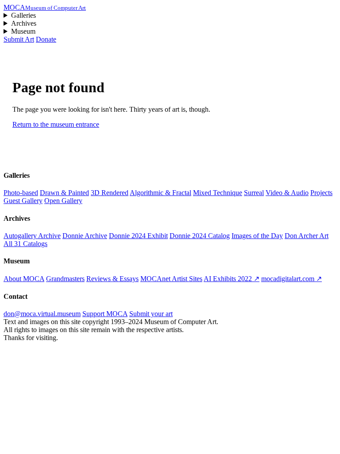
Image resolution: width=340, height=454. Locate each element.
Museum (23, 31)
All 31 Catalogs (25, 243)
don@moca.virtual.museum (42, 313)
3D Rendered (109, 192)
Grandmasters (65, 278)
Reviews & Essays (112, 278)
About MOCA (24, 278)
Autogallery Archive (32, 235)
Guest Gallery (23, 200)
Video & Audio (287, 192)
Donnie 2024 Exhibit (138, 235)
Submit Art (19, 39)
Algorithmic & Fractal (160, 192)
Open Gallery (63, 200)
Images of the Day (257, 235)
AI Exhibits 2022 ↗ (231, 278)
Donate (46, 39)
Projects (321, 192)
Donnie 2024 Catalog (200, 235)
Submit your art (151, 313)
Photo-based (21, 192)
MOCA (45, 7)
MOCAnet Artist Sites (171, 278)
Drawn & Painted (64, 192)
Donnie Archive (84, 235)
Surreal (254, 192)
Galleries (23, 15)
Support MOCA (105, 313)
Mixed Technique (217, 192)
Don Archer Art (306, 235)
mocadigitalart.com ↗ (291, 278)
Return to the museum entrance (55, 124)
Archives (23, 23)
